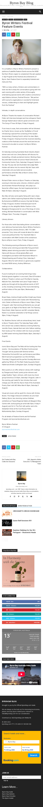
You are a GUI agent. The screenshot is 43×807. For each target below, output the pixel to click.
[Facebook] (4, 35)
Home (4, 16)
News (25, 19)
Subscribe (37, 622)
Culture (11, 19)
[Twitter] (9, 35)
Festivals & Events (18, 19)
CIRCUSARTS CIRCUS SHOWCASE (26, 511)
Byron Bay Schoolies (8, 796)
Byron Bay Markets (8, 794)
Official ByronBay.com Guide (26, 705)
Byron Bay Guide (7, 792)
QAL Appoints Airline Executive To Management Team (32, 462)
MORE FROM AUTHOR (25, 506)
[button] (3, 11)
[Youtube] (32, 496)
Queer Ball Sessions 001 (22, 521)
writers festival (12, 436)
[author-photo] (21, 481)
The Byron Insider (8, 798)
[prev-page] (3, 540)
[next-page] (6, 540)
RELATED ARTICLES (9, 506)
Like (38, 601)
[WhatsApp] (18, 35)
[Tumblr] (23, 496)
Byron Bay (10, 16)
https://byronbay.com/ (21, 486)
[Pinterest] (13, 35)
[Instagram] (15, 496)
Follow (37, 605)
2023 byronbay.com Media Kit (21, 718)
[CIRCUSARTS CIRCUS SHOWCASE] (7, 513)
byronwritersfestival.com (11, 429)
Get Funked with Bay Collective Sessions (9, 460)
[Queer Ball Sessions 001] (7, 522)
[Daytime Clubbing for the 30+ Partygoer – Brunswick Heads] (7, 532)
